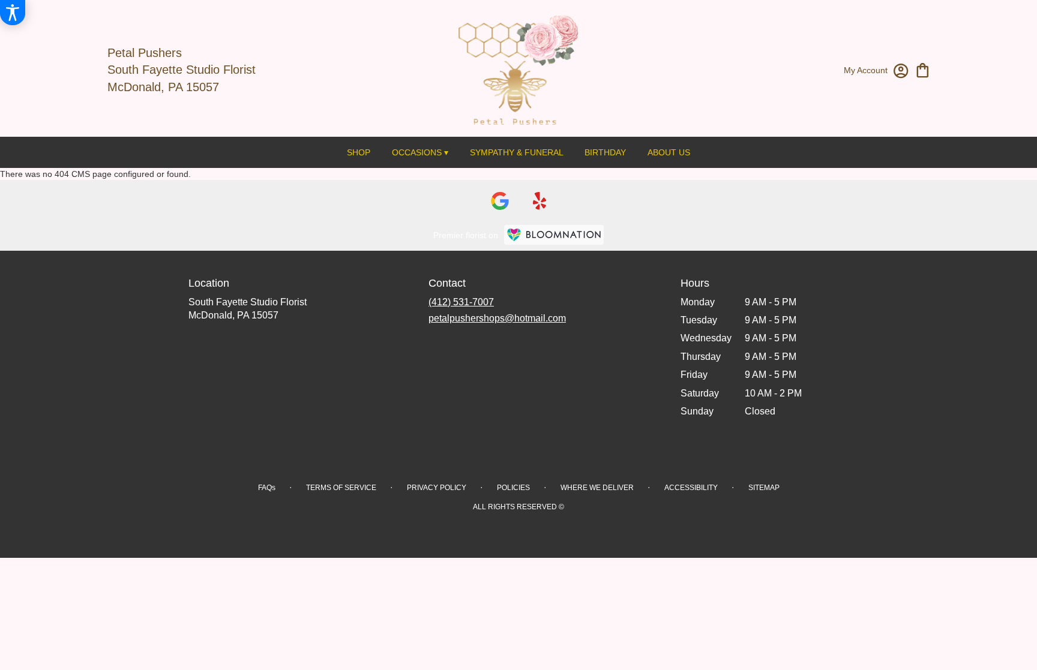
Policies (513, 487)
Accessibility (691, 487)
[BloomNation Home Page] (554, 235)
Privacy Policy (436, 487)
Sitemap (764, 487)
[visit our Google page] (500, 201)
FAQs (266, 487)
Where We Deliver (597, 487)
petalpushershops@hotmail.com (497, 318)
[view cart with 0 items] (922, 69)
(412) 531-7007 (461, 302)
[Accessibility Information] (12, 12)
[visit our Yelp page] (540, 201)
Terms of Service (341, 487)
